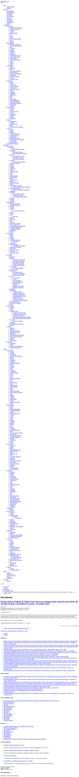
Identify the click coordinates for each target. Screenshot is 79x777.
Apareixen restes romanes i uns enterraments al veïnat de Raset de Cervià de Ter (23, 690)
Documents (6, 589)
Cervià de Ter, (4, 631)
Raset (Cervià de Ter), (19, 631)
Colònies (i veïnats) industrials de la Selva (14, 745)
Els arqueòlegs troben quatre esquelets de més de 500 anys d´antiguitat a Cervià (23, 689)
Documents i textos (8, 590)
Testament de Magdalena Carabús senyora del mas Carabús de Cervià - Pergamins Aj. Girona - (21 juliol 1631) (31, 655)
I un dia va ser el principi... (10, 755)
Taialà (26, 631)
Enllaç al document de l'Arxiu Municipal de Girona (16, 628)
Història (6, 588)
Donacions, (11, 631)
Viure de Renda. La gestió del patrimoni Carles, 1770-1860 (18, 761)
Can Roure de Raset (9, 692)
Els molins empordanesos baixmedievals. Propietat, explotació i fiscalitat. (21, 750)
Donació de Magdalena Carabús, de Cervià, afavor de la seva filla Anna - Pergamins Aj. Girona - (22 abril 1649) (31, 653)
